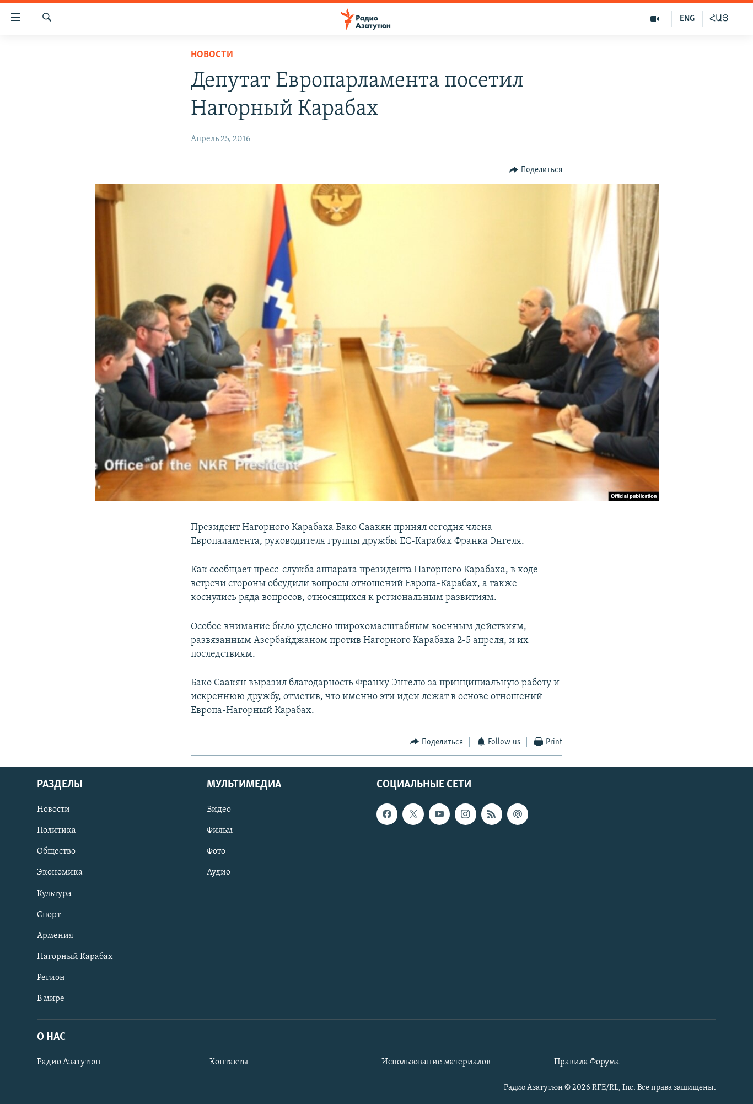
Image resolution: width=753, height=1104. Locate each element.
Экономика (60, 873)
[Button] (535, 170)
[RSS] (491, 814)
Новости (212, 55)
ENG (687, 18)
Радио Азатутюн (69, 1062)
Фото (216, 852)
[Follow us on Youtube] (439, 814)
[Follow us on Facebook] (386, 814)
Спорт (49, 914)
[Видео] (655, 18)
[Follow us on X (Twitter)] (412, 814)
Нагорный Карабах (74, 956)
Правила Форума (587, 1062)
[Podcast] (517, 814)
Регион (51, 977)
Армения (55, 935)
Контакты (228, 1062)
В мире (50, 998)
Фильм (220, 831)
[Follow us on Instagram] (465, 814)
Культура (54, 893)
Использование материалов (436, 1062)
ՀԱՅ (719, 18)
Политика (56, 831)
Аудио (218, 873)
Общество (56, 852)
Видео (219, 810)
